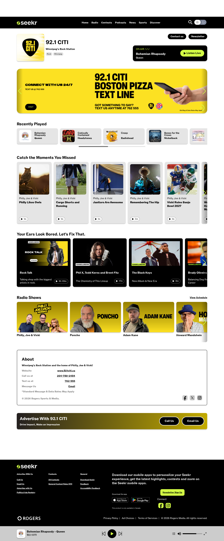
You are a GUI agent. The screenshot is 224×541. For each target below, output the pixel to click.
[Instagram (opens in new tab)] (199, 397)
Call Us (169, 421)
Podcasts (120, 22)
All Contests (53, 480)
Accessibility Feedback (90, 488)
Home (85, 22)
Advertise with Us (24, 488)
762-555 (70, 381)
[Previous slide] (20, 91)
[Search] (190, 22)
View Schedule (198, 297)
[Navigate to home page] (27, 23)
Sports (143, 22)
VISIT (31, 106)
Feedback (84, 484)
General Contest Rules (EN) (60, 484)
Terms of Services (147, 518)
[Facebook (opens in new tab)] (185, 397)
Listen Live (194, 53)
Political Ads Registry (26, 492)
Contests (106, 22)
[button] (95, 322)
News (132, 22)
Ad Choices (128, 518)
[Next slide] (204, 91)
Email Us (193, 421)
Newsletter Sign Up (172, 492)
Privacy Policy (110, 518)
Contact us (177, 36)
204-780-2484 (66, 376)
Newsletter (197, 36)
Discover (155, 22)
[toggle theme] (200, 22)
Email (71, 386)
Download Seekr (87, 480)
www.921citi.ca (66, 370)
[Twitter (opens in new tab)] (192, 397)
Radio (94, 22)
